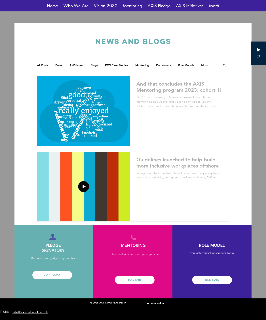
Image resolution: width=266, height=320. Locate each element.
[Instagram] (258, 56)
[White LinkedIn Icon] (258, 50)
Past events (163, 65)
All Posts (42, 65)
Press (58, 65)
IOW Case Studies (116, 65)
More (204, 65)
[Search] (218, 6)
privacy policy (155, 303)
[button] (76, 6)
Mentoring (142, 65)
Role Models (186, 65)
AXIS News (76, 65)
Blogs (94, 65)
